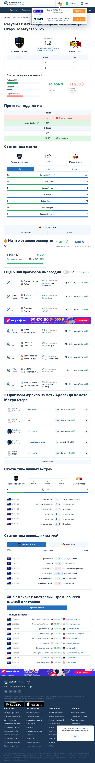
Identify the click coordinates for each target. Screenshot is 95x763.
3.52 (57, 420)
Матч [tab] (20, 169)
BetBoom (52, 738)
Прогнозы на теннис (11, 738)
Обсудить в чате (46, 227)
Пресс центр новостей (34, 720)
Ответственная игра (33, 746)
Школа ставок (76, 724)
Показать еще (47, 462)
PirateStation (16, 430)
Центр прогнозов (10, 720)
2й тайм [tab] (74, 169)
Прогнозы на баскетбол (12, 742)
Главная (7, 17)
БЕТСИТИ (52, 742)
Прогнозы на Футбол (20, 17)
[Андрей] (9, 409)
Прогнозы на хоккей (11, 735)
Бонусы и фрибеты (33, 713)
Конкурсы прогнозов (11, 713)
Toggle (66, 272)
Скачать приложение (33, 742)
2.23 (57, 453)
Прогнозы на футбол (11, 731)
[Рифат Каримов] (9, 453)
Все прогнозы (84, 272)
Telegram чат (31, 738)
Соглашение (30, 735)
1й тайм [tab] (47, 169)
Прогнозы (13, 10)
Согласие (29, 727)
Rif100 (14, 452)
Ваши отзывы (31, 724)
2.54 (57, 431)
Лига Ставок (53, 735)
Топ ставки (26, 10)
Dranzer (15, 408)
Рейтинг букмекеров (56, 713)
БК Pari (51, 746)
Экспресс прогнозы (11, 746)
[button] (59, 3)
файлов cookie (83, 731)
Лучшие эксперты (32, 716)
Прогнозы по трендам (12, 727)
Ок (75, 736)
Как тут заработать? (78, 713)
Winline (51, 727)
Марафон (52, 731)
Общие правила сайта (79, 716)
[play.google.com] (14, 704)
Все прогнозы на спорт (12, 724)
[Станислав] (9, 431)
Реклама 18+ (37, 14)
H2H (70, 232)
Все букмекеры (54, 724)
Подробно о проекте (78, 720)
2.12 (57, 410)
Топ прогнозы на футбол (12, 716)
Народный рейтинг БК (56, 716)
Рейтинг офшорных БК (56, 720)
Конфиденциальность (34, 731)
